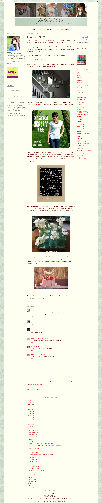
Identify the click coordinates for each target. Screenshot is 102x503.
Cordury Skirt (79, 80)
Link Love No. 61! (34, 456)
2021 (29, 409)
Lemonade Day (33, 461)
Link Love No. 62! (34, 448)
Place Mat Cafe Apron (81, 119)
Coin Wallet (79, 77)
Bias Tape (79, 73)
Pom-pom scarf (80, 123)
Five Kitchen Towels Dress (82, 94)
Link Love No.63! (36, 37)
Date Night (32, 457)
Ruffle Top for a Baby (81, 135)
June (30, 472)
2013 (29, 424)
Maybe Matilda (35, 104)
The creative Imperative (49, 154)
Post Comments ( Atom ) (37, 384)
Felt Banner (79, 90)
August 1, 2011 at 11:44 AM (39, 354)
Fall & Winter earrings (81, 89)
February (32, 479)
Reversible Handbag (81, 124)
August (31, 438)
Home (51, 381)
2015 (29, 421)
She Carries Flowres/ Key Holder (83, 143)
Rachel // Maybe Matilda (36, 338)
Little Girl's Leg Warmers (82, 111)
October (32, 434)
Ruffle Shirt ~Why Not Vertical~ (83, 133)
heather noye (33, 329)
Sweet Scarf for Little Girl (82, 152)
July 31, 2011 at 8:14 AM (47, 338)
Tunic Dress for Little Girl (82, 158)
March (31, 477)
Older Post (73, 381)
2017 (29, 417)
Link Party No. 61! (34, 459)
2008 (29, 487)
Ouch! (30, 450)
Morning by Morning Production (36, 64)
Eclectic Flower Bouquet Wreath (83, 84)
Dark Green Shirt (80, 82)
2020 (29, 411)
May (30, 474)
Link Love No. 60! (34, 463)
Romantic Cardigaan (81, 128)
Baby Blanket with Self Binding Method (85, 72)
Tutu (78, 160)
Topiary (78, 157)
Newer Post (29, 381)
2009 (29, 485)
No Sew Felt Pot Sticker (81, 118)
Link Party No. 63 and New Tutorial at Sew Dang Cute (45, 445)
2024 (29, 404)
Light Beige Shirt (80, 107)
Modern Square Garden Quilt (82, 114)
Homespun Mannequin (81, 97)
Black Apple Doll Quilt (81, 75)
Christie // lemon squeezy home (37, 310)
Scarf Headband (80, 136)
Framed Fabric (79, 96)
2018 (29, 415)
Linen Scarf (79, 109)
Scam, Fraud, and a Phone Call (38, 465)
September (32, 436)
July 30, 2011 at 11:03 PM (49, 310)
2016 (29, 419)
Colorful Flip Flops (80, 78)
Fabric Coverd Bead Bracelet (82, 85)
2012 (29, 426)
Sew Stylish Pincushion (81, 140)
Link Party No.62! (34, 452)
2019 (29, 413)
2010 (29, 483)
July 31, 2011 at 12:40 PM (39, 346)
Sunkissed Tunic (80, 148)
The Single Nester (55, 208)
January (31, 481)
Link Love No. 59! (34, 468)
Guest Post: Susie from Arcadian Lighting (41, 447)
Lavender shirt (80, 106)
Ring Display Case (80, 126)
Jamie (32, 346)
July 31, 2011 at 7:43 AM (41, 329)
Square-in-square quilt (81, 146)
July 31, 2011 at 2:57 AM (46, 320)
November (32, 432)
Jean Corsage (79, 104)
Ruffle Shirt (79, 129)
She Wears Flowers (80, 145)
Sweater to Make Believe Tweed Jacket (84, 150)
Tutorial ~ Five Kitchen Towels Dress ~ (41, 443)
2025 (29, 402)
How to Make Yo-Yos (81, 99)
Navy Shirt (79, 116)
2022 (29, 408)
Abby (32, 354)
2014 (29, 423)
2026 (29, 400)
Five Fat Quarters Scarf (81, 92)
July (30, 439)
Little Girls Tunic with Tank (82, 112)
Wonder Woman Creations (52, 261)
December (32, 430)
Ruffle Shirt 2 (79, 131)
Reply (32, 316)
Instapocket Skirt (80, 101)
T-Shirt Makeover (80, 153)
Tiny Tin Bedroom (80, 155)
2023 (29, 406)
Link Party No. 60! (34, 466)
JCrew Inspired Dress (81, 102)
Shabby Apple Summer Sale (37, 470)
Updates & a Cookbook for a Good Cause (41, 454)
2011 (29, 428)
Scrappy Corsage (80, 138)
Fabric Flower (79, 87)
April (31, 476)
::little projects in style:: (36, 320)
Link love (35, 300)
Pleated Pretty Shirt (80, 121)
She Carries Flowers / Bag (82, 141)
